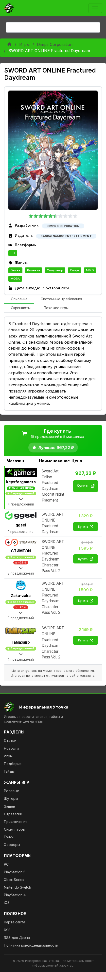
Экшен (15, 270)
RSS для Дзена (17, 937)
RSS (7, 930)
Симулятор (55, 270)
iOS (7, 902)
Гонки (9, 837)
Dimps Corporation (54, 44)
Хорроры (12, 844)
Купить (83, 486)
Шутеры (11, 798)
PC (13, 253)
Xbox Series (14, 880)
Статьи (10, 740)
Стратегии (13, 814)
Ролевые (11, 791)
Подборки (12, 764)
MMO (90, 270)
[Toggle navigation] (95, 8)
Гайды (9, 771)
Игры (24, 44)
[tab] (19, 299)
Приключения (15, 822)
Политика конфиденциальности (31, 945)
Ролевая (33, 270)
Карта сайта (14, 922)
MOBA (15, 278)
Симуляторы (14, 829)
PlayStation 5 (14, 872)
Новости (11, 748)
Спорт (74, 270)
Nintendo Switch (17, 887)
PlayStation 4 (15, 895)
